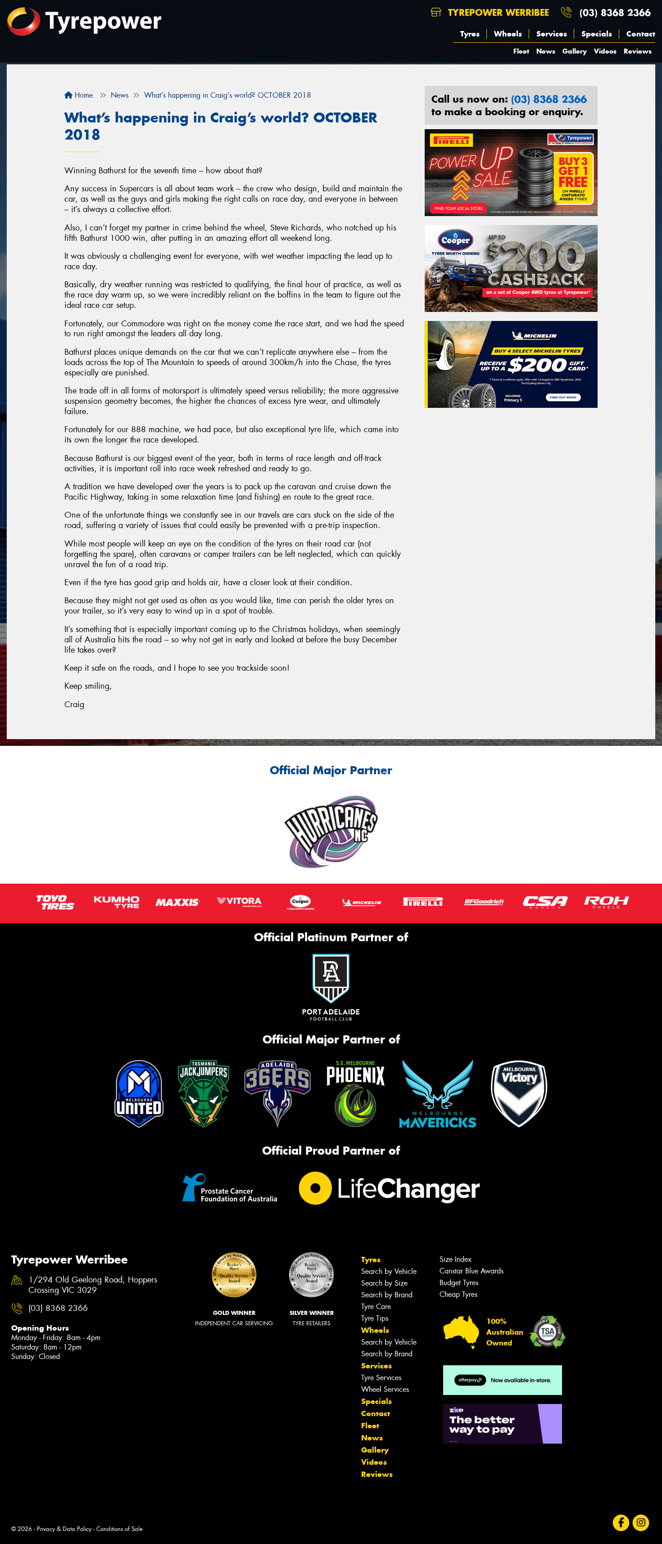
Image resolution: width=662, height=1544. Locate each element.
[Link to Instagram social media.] (641, 1523)
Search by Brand (387, 1295)
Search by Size (384, 1283)
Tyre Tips (374, 1318)
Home (83, 95)
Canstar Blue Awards (471, 1271)
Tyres (470, 34)
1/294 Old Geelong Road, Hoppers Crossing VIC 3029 (92, 1285)
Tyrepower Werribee (497, 12)
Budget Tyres (459, 1282)
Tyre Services (381, 1377)
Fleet (521, 51)
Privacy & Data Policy (64, 1529)
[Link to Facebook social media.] (621, 1523)
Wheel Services (385, 1389)
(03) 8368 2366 (615, 12)
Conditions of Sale (119, 1529)
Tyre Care (376, 1306)
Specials (596, 34)
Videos (605, 51)
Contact (640, 34)
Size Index (456, 1259)
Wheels (508, 34)
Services (551, 34)
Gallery (574, 51)
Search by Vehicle (389, 1271)
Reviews (638, 51)
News (545, 51)
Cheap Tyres (458, 1294)
